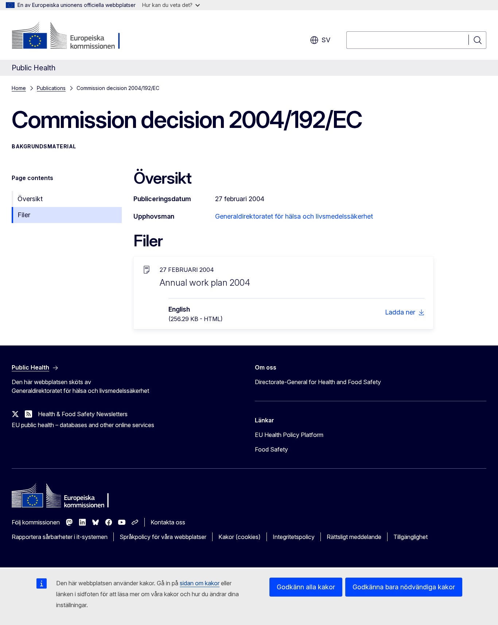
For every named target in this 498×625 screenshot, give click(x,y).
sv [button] (326, 40)
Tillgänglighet (410, 536)
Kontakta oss (168, 522)
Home (19, 88)
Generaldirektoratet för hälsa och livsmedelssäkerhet (294, 216)
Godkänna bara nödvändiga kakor (404, 587)
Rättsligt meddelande (354, 536)
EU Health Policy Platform (289, 434)
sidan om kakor (199, 583)
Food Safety (271, 449)
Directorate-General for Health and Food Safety (318, 382)
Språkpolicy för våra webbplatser (163, 536)
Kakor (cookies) (239, 536)
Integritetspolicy (294, 536)
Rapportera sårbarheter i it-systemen (60, 536)
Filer (23, 215)
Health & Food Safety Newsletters (83, 414)
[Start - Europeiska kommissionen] (70, 36)
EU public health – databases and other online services (83, 425)
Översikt (30, 199)
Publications (51, 88)
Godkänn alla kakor (306, 587)
